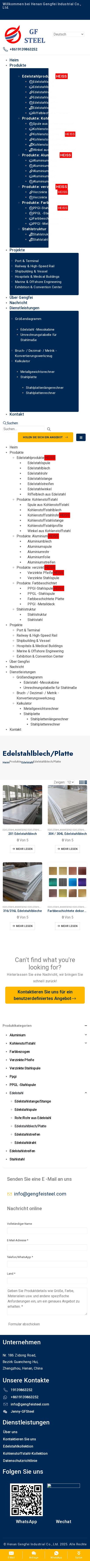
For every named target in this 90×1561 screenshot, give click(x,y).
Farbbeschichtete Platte (51, 218)
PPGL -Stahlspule (46, 213)
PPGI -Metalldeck (46, 224)
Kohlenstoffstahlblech (50, 129)
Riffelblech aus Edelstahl (51, 113)
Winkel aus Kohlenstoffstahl (54, 150)
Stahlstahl (40, 240)
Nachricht (17, 667)
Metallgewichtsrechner (38, 372)
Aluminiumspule (45, 166)
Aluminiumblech (45, 160)
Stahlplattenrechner (41, 393)
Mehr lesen (24, 849)
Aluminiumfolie (44, 176)
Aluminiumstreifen (47, 181)
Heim (14, 447)
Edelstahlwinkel (44, 108)
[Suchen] (48, 429)
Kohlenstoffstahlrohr (54, 134)
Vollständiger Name (19, 1223)
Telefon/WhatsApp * (20, 1257)
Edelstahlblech (44, 87)
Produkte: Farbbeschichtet (46, 202)
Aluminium (18, 1035)
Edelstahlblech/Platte (41, 830)
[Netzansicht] (81, 782)
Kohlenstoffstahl (22, 1043)
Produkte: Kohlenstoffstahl (46, 118)
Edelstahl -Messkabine (37, 329)
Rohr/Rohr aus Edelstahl (33, 1118)
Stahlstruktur (34, 229)
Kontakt (17, 414)
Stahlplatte (29, 377)
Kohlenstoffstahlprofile (50, 145)
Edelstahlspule (44, 82)
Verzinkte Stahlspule (48, 197)
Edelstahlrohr (43, 92)
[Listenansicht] (85, 782)
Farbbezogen (20, 1052)
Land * (11, 1273)
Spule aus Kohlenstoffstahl (53, 124)
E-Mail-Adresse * (17, 1240)
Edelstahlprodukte (44, 76)
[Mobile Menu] (81, 437)
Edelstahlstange (45, 97)
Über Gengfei (20, 662)
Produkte (18, 65)
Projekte (17, 250)
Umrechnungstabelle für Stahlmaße (50, 688)
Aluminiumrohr (44, 171)
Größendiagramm (28, 319)
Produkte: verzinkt (44, 186)
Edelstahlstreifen (46, 103)
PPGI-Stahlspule (50, 208)
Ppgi (13, 1076)
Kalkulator (22, 361)
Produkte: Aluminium (46, 155)
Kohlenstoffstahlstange (51, 139)
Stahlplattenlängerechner (45, 388)
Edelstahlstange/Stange (33, 1101)
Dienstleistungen (25, 308)
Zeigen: (59, 782)
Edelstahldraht (25, 1143)
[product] (22, 804)
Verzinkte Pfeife (50, 192)
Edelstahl (9, 830)
